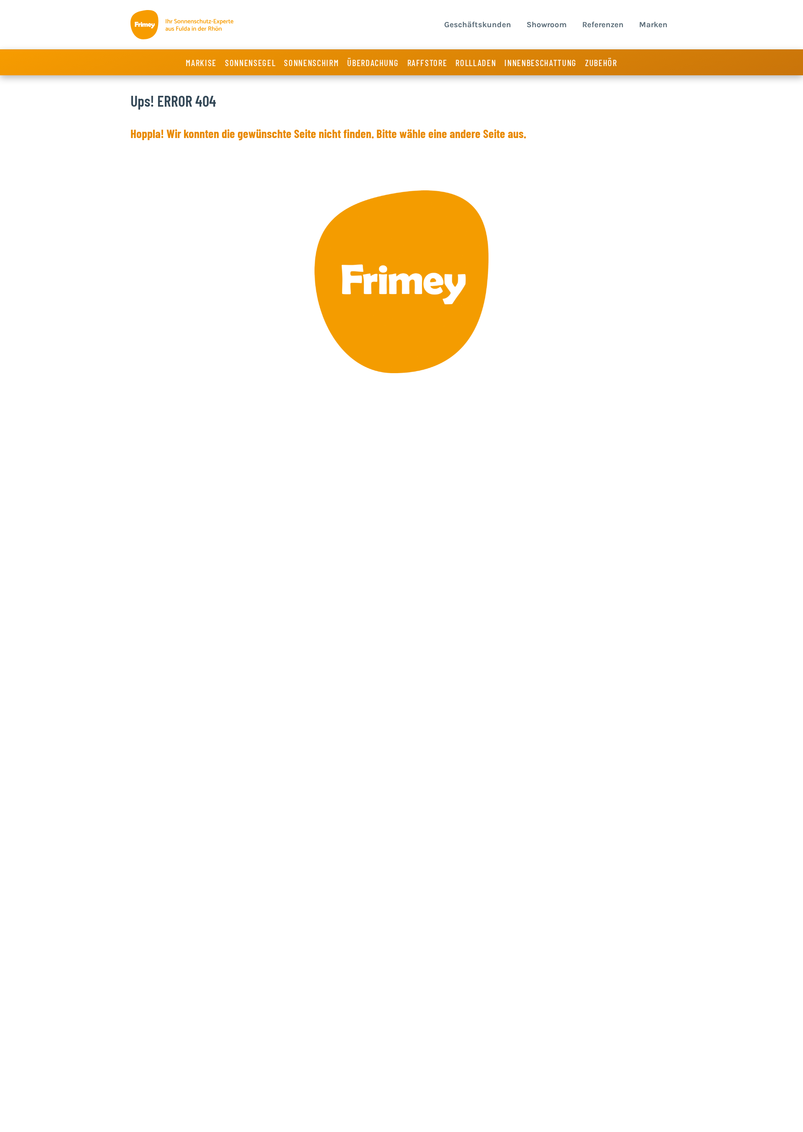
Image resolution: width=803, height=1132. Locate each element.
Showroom (547, 24)
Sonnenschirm (311, 62)
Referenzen (603, 24)
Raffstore (427, 62)
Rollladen (475, 62)
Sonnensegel (250, 62)
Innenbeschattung (540, 62)
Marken (653, 24)
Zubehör (601, 62)
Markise (201, 62)
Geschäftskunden (477, 24)
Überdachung (373, 62)
